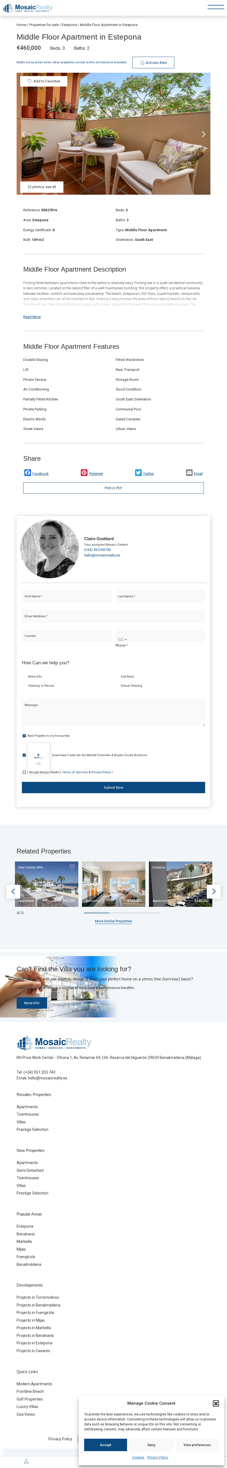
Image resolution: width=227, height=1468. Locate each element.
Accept (105, 1445)
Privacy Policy (157, 1457)
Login (96, 830)
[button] (216, 1403)
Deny (151, 1445)
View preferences (197, 1445)
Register (128, 830)
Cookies (138, 1457)
